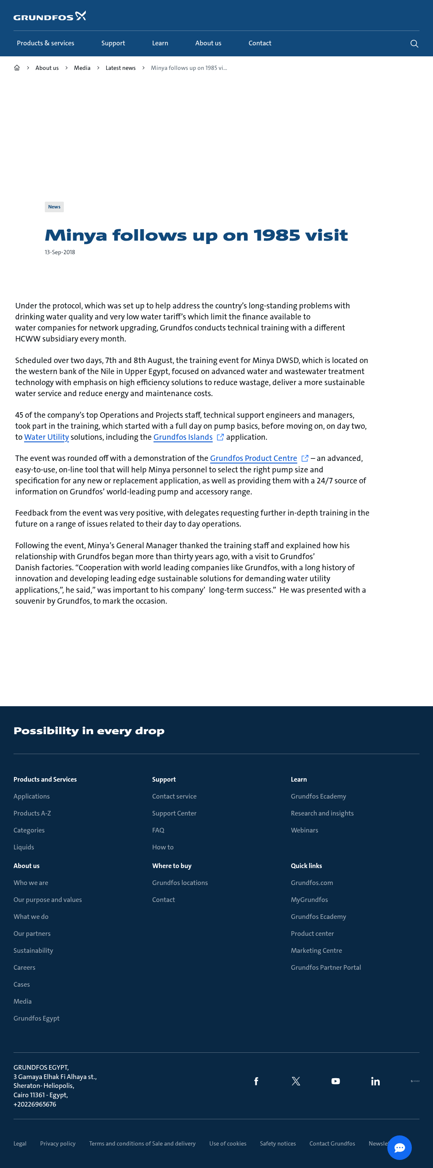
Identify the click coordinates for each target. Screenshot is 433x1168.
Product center (312, 933)
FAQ (158, 830)
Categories (29, 830)
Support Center (174, 813)
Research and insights (322, 813)
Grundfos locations (180, 882)
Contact (163, 899)
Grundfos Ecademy (318, 796)
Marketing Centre (316, 950)
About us (27, 865)
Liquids (24, 847)
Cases (22, 984)
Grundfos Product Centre (253, 458)
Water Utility (46, 437)
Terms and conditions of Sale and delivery (142, 1143)
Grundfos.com (312, 882)
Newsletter (383, 1143)
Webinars (304, 830)
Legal (20, 1143)
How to (163, 847)
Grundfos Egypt (37, 1018)
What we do (31, 916)
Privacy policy (58, 1143)
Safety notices (278, 1143)
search (414, 43)
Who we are (31, 882)
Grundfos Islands (183, 437)
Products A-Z (32, 813)
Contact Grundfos (332, 1143)
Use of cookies (228, 1143)
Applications (32, 796)
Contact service (174, 796)
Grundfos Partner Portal (326, 967)
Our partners (32, 933)
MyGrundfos (309, 899)
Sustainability (33, 950)
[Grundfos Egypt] (17, 68)
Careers (25, 967)
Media (23, 1001)
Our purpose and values (48, 899)
